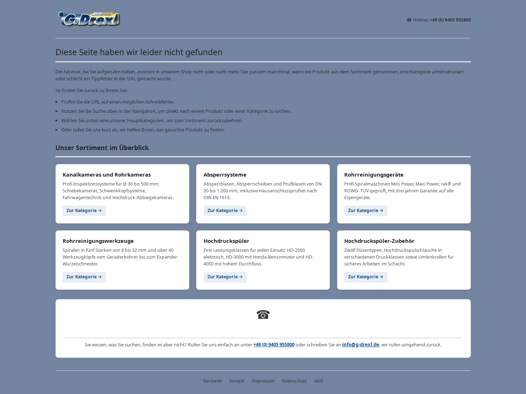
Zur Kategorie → (84, 210)
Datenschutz (294, 381)
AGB (319, 381)
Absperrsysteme (225, 174)
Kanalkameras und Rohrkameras (107, 174)
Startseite (212, 381)
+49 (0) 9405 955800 (450, 20)
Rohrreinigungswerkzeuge (98, 240)
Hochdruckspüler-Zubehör (379, 240)
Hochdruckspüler (226, 240)
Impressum (263, 381)
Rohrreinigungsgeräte (374, 174)
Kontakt (236, 381)
